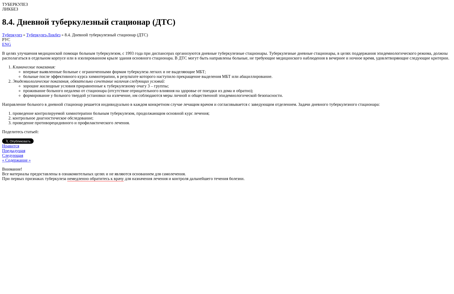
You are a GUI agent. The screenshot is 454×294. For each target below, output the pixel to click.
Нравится (10, 146)
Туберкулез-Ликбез (43, 35)
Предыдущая (13, 150)
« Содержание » (16, 160)
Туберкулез (12, 35)
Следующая (12, 155)
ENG (6, 44)
